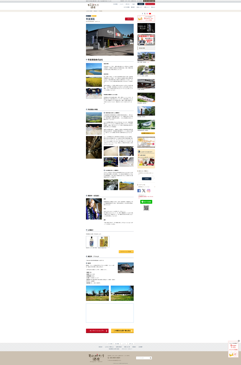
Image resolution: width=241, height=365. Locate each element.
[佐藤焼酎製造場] (146, 128)
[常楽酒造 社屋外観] (97, 300)
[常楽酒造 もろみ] (111, 155)
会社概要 (140, 346)
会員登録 (141, 4)
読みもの (153, 7)
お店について (139, 7)
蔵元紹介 (133, 7)
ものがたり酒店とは (109, 346)
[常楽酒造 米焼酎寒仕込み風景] (94, 98)
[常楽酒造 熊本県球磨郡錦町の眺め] (94, 122)
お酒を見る (129, 18)
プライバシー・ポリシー (127, 348)
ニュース (121, 4)
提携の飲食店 (119, 346)
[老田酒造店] (146, 101)
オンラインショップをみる (126, 251)
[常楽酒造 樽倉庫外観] (122, 300)
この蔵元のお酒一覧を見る (122, 330)
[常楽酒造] (126, 272)
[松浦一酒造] (146, 60)
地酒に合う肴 (127, 346)
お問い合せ (127, 4)
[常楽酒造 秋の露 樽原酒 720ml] (103, 241)
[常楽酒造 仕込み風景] (126, 155)
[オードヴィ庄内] (146, 74)
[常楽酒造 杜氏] (94, 219)
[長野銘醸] (146, 115)
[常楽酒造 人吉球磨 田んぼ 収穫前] (94, 86)
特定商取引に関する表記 (114, 348)
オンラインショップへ (97, 330)
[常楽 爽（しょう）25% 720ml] (91, 241)
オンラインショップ (150, 4)
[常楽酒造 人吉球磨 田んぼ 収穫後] (126, 189)
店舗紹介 (134, 346)
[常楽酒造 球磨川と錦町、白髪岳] (94, 74)
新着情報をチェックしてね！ (144, 186)
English (133, 4)
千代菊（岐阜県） (141, 89)
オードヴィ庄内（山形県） (143, 75)
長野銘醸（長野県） (141, 116)
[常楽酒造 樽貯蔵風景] (94, 158)
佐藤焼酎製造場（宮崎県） (143, 130)
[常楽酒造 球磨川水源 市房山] (111, 189)
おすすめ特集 (126, 7)
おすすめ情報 (110, 343)
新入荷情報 (115, 4)
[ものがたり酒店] (93, 6)
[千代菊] (146, 88)
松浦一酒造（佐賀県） (142, 62)
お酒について (147, 7)
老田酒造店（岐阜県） (142, 103)
